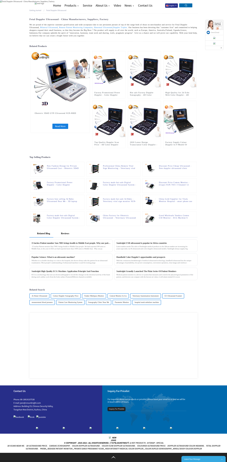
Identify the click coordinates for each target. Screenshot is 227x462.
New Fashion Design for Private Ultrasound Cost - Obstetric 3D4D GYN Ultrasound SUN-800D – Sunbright (63, 167)
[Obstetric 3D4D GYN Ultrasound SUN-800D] (60, 80)
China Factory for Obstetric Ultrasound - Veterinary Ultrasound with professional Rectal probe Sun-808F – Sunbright (119, 217)
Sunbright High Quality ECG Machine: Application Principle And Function (65, 271)
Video (117, 5)
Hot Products (138, 443)
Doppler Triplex (120, 27)
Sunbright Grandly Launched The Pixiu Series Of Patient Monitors (146, 271)
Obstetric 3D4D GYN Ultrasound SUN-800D (55, 113)
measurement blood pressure (42, 302)
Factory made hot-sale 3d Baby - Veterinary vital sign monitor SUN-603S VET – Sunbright (119, 200)
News (128, 5)
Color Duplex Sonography (158, 448)
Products (70, 5)
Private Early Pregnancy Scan (89, 448)
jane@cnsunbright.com (30, 403)
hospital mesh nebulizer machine (147, 302)
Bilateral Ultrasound (49, 27)
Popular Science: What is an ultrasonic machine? (53, 257)
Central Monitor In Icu (118, 296)
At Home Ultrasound (39, 296)
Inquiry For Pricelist (116, 409)
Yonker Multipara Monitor (94, 296)
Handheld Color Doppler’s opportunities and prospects (140, 257)
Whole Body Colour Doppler (187, 448)
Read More (60, 126)
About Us (101, 5)
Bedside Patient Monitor (60, 448)
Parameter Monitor (122, 302)
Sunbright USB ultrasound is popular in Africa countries (141, 243)
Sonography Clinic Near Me (98, 302)
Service (87, 5)
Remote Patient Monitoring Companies (76, 27)
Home (57, 5)
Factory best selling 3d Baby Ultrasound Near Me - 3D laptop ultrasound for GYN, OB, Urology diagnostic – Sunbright (63, 200)
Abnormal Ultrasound (103, 27)
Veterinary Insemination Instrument (145, 296)
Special (160, 443)
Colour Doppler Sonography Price (65, 296)
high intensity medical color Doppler (124, 448)
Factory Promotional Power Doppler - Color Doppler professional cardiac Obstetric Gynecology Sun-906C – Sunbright (63, 183)
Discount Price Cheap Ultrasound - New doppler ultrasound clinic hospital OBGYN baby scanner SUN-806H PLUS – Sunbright (175, 167)
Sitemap (151, 443)
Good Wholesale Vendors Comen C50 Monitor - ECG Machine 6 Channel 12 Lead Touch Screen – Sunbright (174, 217)
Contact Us (145, 5)
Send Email (215, 32)
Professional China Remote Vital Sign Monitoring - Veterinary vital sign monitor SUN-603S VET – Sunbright (119, 167)
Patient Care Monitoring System (70, 302)
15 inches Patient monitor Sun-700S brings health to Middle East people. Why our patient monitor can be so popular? (71, 243)
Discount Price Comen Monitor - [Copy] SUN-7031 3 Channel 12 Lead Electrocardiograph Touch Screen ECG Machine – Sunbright (174, 183)
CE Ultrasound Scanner (173, 296)
